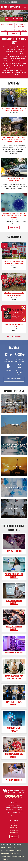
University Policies (5, 859)
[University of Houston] (9, 2)
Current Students (14, 827)
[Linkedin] (18, 796)
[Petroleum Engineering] (14, 770)
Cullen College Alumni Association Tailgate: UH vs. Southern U (14, 294)
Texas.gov (14, 847)
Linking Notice (19, 850)
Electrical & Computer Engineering (14, 628)
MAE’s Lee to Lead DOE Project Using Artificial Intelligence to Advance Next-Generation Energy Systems (14, 139)
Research (7, 30)
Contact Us (14, 816)
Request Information (14, 19)
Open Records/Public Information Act (16, 852)
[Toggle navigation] (25, 7)
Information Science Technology (14, 729)
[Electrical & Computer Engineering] (14, 617)
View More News (14, 228)
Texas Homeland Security (6, 849)
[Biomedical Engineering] (14, 542)
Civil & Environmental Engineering (14, 602)
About (14, 823)
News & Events (14, 832)
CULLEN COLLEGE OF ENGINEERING (10, 7)
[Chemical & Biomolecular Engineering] (14, 565)
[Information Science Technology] (14, 718)
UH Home (4, 845)
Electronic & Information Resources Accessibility (11, 855)
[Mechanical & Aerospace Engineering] (14, 744)
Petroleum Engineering (14, 780)
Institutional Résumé (5, 853)
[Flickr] (12, 796)
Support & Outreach (14, 830)
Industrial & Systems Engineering (14, 703)
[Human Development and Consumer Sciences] (14, 666)
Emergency (3, 847)
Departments (14, 34)
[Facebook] (6, 796)
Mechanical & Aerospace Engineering (14, 755)
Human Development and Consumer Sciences (14, 677)
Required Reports (15, 853)
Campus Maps (20, 845)
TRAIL (14, 849)
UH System (9, 847)
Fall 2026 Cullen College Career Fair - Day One (14, 326)
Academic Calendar (11, 845)
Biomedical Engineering (14, 551)
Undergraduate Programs (20, 25)
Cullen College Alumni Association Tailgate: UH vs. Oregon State (14, 262)
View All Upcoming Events (14, 336)
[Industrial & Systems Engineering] (14, 692)
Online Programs (21, 30)
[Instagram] (15, 796)
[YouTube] (21, 796)
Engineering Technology (14, 652)
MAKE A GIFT (14, 836)
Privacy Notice (4, 852)
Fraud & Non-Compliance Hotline (8, 850)
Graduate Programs (7, 25)
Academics (14, 825)
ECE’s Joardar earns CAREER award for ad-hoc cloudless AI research (14, 109)
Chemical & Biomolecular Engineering (14, 576)
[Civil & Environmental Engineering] (14, 591)
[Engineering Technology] (14, 643)
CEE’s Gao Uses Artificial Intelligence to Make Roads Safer (14, 179)
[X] (9, 796)
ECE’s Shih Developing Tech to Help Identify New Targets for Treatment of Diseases (14, 215)
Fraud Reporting (19, 849)
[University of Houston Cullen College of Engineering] (14, 790)
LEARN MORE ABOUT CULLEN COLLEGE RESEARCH (14, 379)
